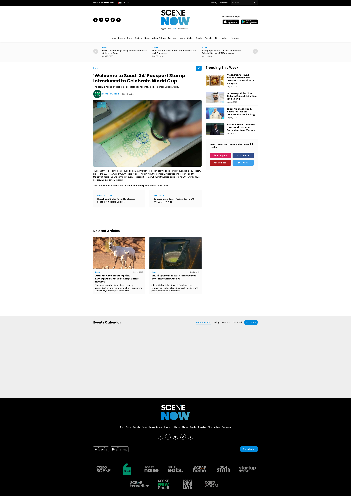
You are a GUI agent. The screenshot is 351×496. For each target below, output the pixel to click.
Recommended (203, 322)
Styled (190, 38)
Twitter (244, 162)
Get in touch (249, 449)
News (129, 38)
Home (182, 38)
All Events (250, 322)
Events (121, 38)
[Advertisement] (143, 218)
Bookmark (223, 3)
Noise (147, 38)
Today (216, 322)
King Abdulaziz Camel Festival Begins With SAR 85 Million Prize (174, 200)
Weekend (225, 322)
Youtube (222, 162)
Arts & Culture (159, 38)
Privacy (214, 3)
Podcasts (235, 38)
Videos (225, 38)
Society (138, 38)
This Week (237, 322)
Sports (199, 38)
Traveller (208, 38)
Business (172, 38)
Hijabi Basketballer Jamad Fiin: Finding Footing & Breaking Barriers (116, 200)
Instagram (222, 155)
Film (217, 38)
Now (114, 38)
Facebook (244, 155)
